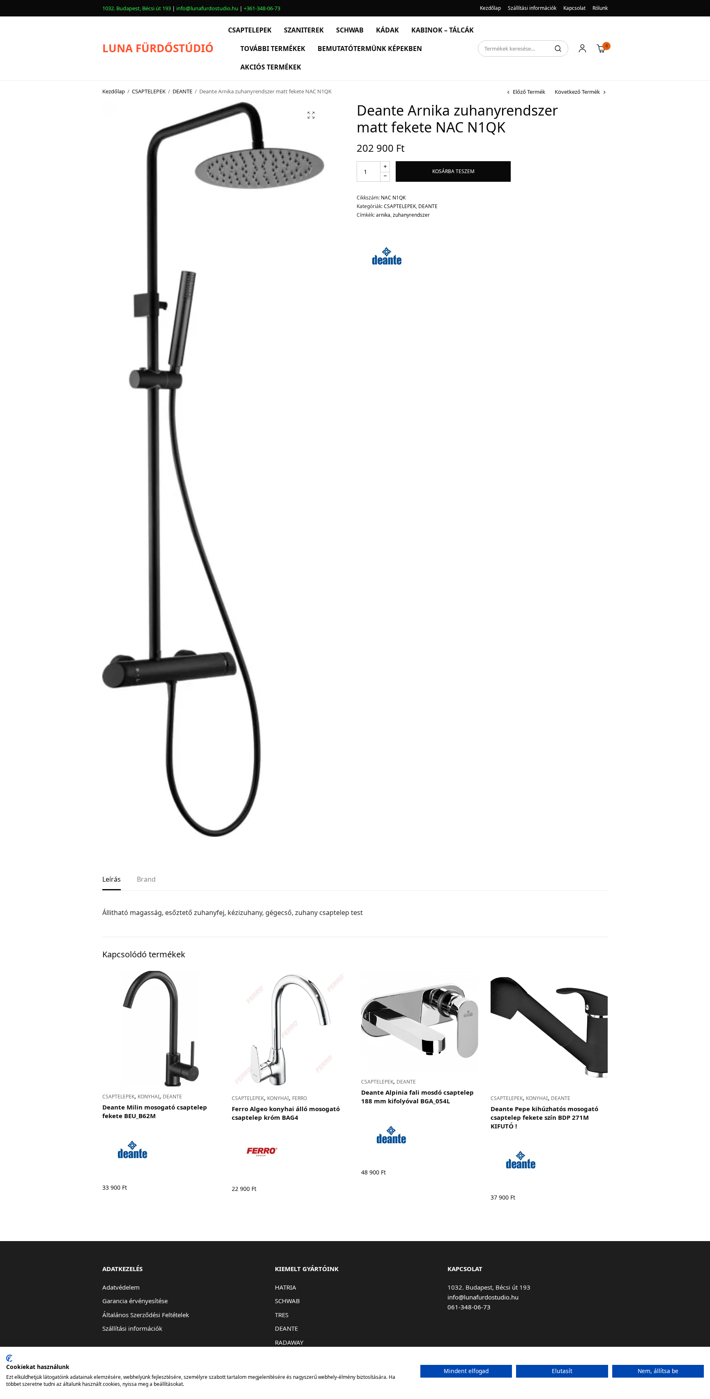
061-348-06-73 (469, 1307)
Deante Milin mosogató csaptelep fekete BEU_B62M (154, 1111)
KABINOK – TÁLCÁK (442, 30)
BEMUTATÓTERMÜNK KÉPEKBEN (370, 48)
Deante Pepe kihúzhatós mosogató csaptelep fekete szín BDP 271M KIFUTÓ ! (544, 1117)
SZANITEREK (304, 30)
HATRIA (285, 1287)
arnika (383, 214)
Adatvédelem (121, 1287)
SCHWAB (350, 30)
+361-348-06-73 (262, 8)
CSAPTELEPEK (250, 30)
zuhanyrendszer (411, 214)
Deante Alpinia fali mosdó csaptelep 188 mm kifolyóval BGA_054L (417, 1096)
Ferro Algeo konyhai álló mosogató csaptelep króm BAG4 (286, 1113)
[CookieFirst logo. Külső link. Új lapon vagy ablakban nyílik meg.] (9, 1358)
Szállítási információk (532, 8)
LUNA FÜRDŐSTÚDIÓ (158, 48)
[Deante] (387, 257)
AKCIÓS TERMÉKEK (270, 67)
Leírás (111, 880)
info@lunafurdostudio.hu (207, 8)
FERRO (299, 1098)
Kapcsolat (574, 8)
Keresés (558, 48)
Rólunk (600, 8)
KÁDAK (387, 30)
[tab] (111, 882)
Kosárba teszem (453, 171)
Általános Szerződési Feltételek (145, 1315)
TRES (281, 1315)
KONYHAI (148, 1096)
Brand (146, 880)
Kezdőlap (490, 8)
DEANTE (182, 91)
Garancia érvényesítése (135, 1301)
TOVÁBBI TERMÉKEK (272, 48)
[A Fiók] (582, 48)
